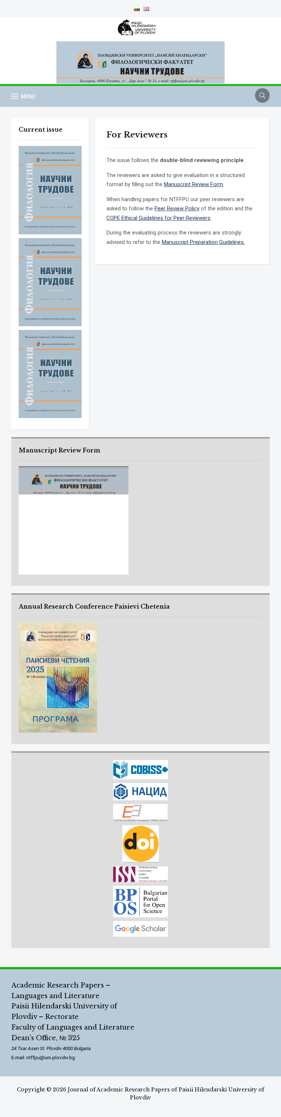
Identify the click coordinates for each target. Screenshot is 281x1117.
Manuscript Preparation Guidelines (203, 242)
